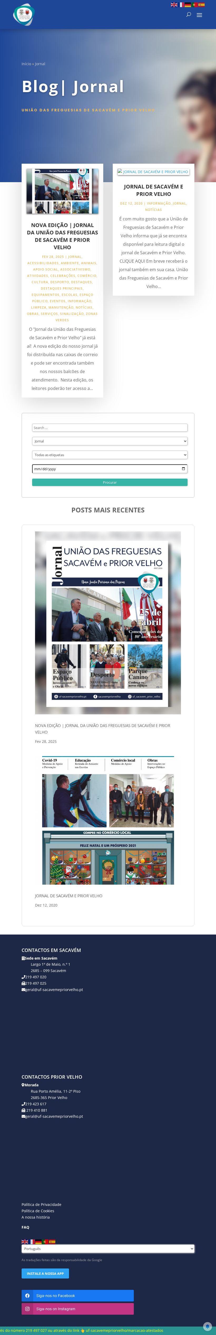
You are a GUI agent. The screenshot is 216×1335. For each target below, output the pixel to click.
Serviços (49, 314)
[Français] (181, 4)
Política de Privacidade (41, 1204)
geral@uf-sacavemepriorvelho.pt (54, 989)
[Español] (201, 4)
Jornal (75, 256)
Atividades (37, 275)
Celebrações (62, 275)
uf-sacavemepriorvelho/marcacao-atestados (75, 1330)
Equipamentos (46, 295)
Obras (33, 314)
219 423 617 (35, 1103)
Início (26, 63)
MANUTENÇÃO (60, 307)
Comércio (86, 275)
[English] (174, 4)
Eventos (58, 301)
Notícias (84, 307)
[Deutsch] (188, 4)
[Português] (195, 4)
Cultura (40, 282)
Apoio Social (45, 269)
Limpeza (38, 307)
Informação (79, 301)
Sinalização (72, 314)
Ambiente (70, 263)
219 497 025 (35, 983)
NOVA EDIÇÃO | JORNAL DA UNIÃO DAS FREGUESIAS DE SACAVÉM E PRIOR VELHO (62, 236)
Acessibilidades (43, 263)
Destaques (81, 282)
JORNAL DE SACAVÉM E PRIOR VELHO (153, 190)
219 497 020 (35, 976)
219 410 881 (36, 1110)
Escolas (69, 295)
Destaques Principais (62, 288)
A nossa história (36, 1217)
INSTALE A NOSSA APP (45, 1273)
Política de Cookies (38, 1210)
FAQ (25, 1227)
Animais (88, 263)
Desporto (59, 282)
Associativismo (75, 269)
